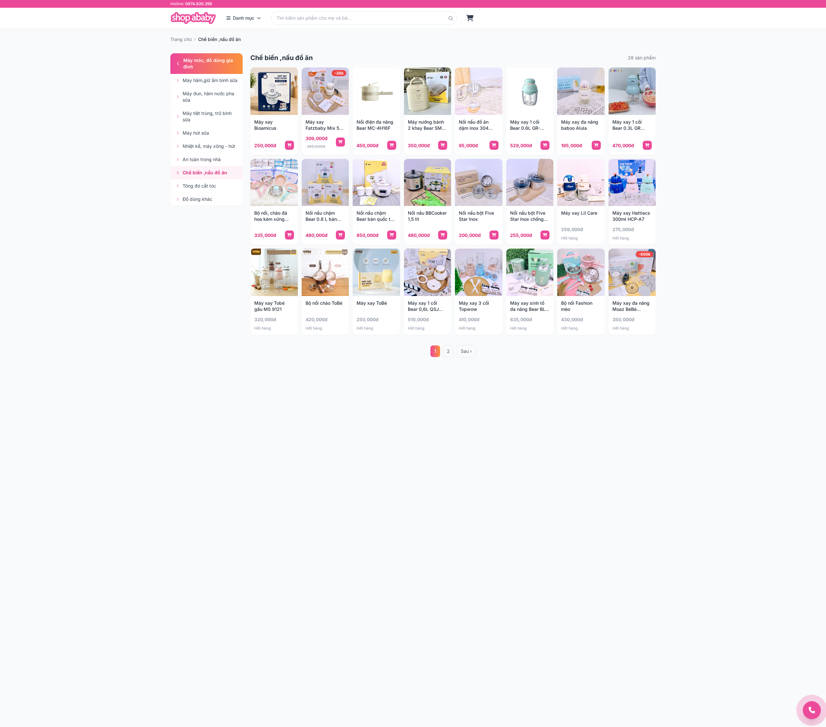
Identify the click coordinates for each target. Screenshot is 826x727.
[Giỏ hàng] (469, 18)
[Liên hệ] (812, 710)
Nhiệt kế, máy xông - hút (209, 146)
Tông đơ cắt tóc (199, 186)
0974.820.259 (198, 3)
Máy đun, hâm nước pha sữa (208, 97)
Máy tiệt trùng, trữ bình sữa (207, 116)
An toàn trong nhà (202, 159)
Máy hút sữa (196, 133)
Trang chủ (181, 39)
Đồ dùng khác (197, 199)
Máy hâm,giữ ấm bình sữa (210, 80)
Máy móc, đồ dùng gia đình (208, 63)
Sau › (466, 351)
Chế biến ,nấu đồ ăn (205, 172)
